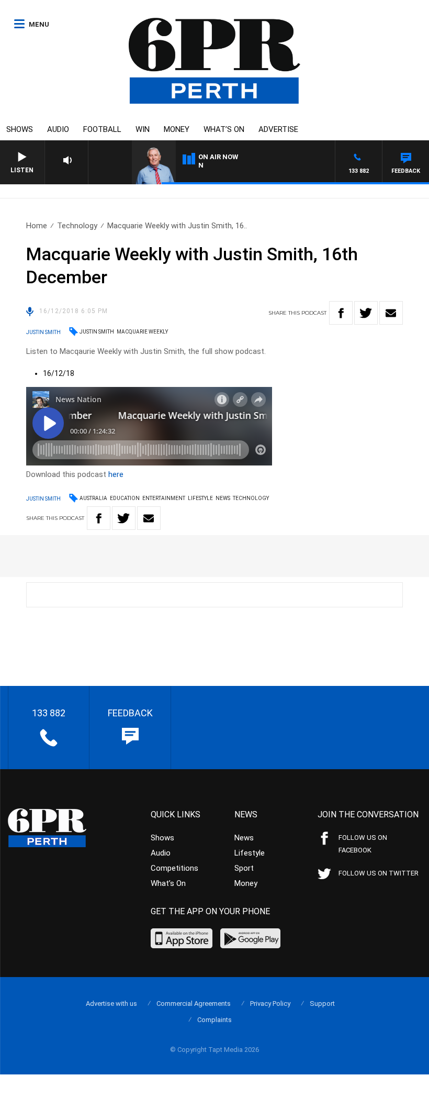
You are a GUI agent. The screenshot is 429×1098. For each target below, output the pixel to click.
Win (143, 129)
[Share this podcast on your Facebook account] (341, 313)
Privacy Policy (270, 1003)
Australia (93, 498)
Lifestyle (200, 498)
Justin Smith (97, 332)
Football (102, 129)
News (223, 498)
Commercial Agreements (193, 1003)
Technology (77, 225)
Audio (58, 129)
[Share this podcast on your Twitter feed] (366, 313)
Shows (19, 129)
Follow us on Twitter (378, 873)
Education (125, 498)
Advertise (278, 129)
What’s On (224, 129)
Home (36, 225)
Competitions (174, 868)
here (115, 474)
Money (176, 129)
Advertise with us (111, 1003)
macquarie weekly (142, 332)
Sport (244, 868)
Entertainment (163, 498)
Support (322, 1003)
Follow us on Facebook (362, 844)
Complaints (214, 1020)
